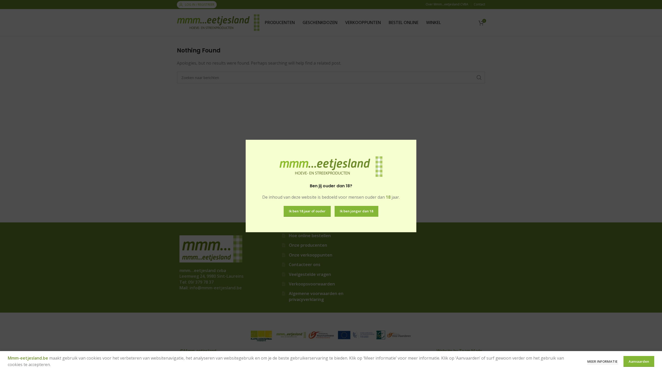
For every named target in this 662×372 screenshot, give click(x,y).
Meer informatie (602, 361)
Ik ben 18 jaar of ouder (307, 211)
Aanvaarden (639, 361)
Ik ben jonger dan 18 (356, 211)
